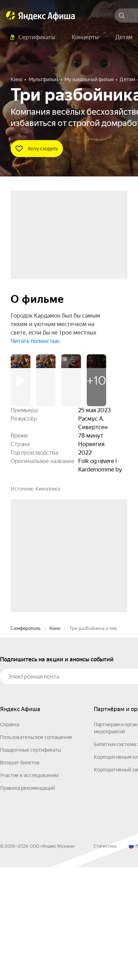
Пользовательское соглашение (36, 844)
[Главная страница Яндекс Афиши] (10, 15)
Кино (55, 735)
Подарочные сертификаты (30, 857)
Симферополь (25, 735)
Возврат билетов (20, 869)
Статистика (105, 953)
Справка (9, 831)
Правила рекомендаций (27, 895)
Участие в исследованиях (29, 882)
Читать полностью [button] (35, 341)
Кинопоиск (48, 489)
